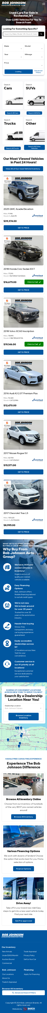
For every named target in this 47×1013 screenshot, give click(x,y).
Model (28, 46)
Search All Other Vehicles (34, 147)
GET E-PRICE (23, 228)
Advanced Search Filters (25, 993)
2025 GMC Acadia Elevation (18, 209)
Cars (8, 88)
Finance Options (23, 869)
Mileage (28, 54)
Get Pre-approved (23, 921)
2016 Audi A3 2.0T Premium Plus (21, 393)
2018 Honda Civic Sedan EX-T (19, 268)
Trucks (10, 123)
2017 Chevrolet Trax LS (16, 513)
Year (6, 54)
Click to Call (32, 282)
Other (31, 123)
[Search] (41, 34)
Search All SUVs (34, 113)
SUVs (30, 88)
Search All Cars (12, 113)
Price (6, 63)
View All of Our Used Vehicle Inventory (23, 169)
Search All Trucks (12, 148)
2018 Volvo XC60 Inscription (19, 331)
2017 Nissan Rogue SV (16, 453)
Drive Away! (23, 903)
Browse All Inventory (23, 817)
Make (6, 46)
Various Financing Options (23, 851)
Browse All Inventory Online (23, 799)
